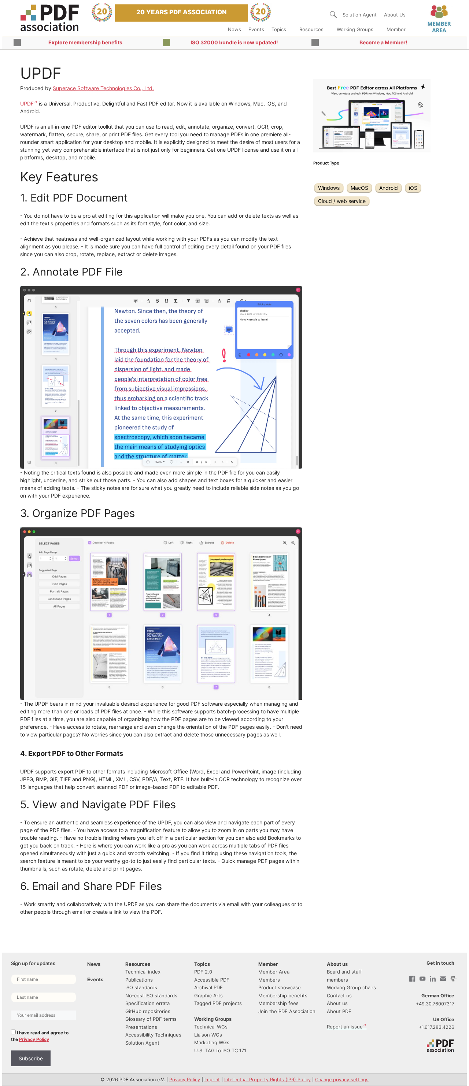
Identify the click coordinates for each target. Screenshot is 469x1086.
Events (256, 29)
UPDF (27, 103)
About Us (395, 15)
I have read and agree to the (40, 1036)
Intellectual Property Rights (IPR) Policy (267, 1079)
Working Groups (355, 29)
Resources (311, 29)
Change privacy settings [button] (342, 1079)
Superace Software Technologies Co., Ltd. (103, 88)
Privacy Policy (34, 1039)
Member (396, 29)
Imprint (212, 1079)
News (234, 29)
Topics (279, 29)
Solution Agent (360, 15)
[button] (333, 14)
